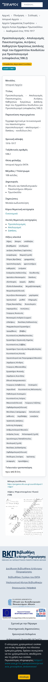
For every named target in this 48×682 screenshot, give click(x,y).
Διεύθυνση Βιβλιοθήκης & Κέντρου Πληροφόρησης (24, 570)
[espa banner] (24, 614)
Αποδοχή (24, 677)
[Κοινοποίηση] (45, 67)
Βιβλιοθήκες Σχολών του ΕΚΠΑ (24, 577)
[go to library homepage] (24, 555)
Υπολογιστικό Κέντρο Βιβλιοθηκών (24, 582)
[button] (9, 241)
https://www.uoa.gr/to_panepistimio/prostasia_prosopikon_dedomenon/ (24, 663)
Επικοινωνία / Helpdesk (24, 587)
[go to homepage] (10, 5)
